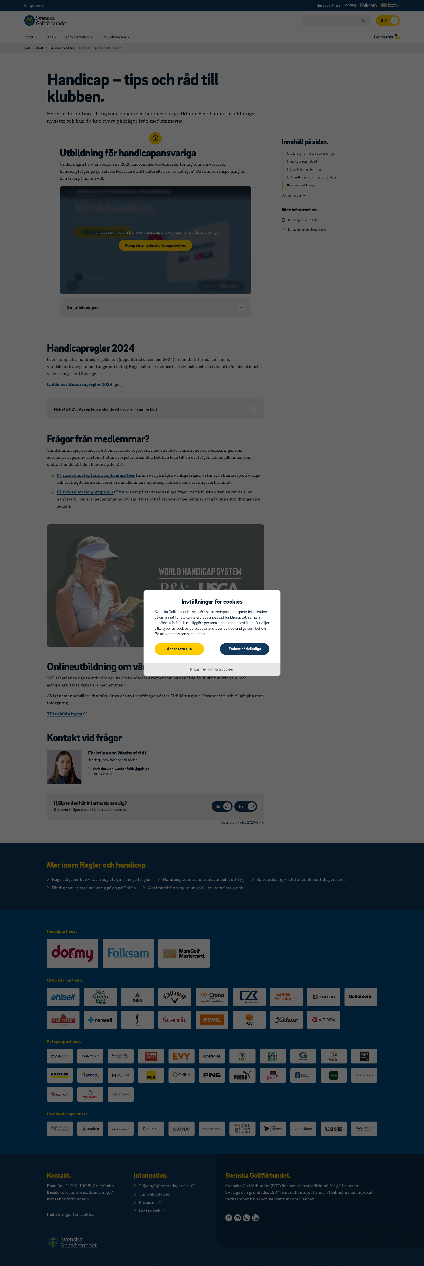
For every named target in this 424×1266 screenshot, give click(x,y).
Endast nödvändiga (245, 648)
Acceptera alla (179, 648)
